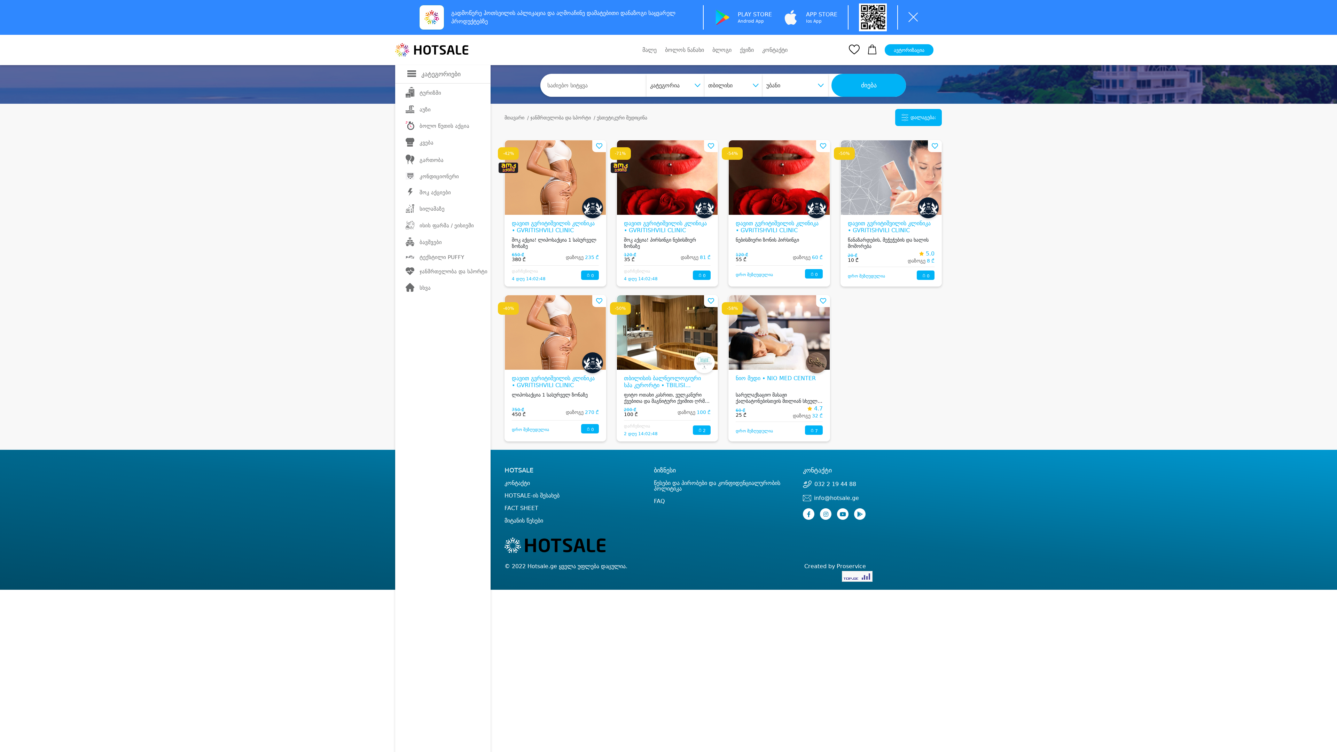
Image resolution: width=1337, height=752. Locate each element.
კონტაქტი (775, 50)
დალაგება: (922, 117)
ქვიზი (747, 50)
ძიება (869, 85)
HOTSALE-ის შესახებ (532, 495)
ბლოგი (722, 50)
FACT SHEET (521, 508)
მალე (649, 50)
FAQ (659, 501)
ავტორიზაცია (909, 50)
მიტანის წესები (524, 520)
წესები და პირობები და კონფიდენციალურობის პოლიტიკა (717, 486)
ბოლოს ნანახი (684, 50)
